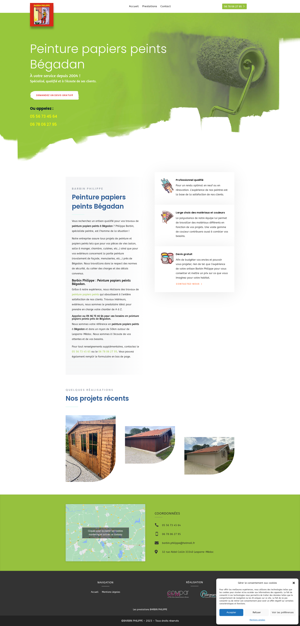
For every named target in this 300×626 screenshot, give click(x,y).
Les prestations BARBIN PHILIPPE (150, 609)
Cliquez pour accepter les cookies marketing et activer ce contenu (105, 533)
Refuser (257, 612)
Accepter (231, 612)
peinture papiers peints (85, 294)
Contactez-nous (188, 283)
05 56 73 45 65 (81, 351)
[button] (293, 582)
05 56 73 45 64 (94, 316)
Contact (165, 6)
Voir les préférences (283, 612)
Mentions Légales (257, 620)
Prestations (149, 6)
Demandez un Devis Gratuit (54, 95)
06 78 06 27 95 (233, 6)
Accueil (134, 6)
